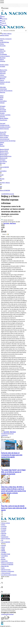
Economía (11, 194)
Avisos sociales (4, 137)
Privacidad (10, 614)
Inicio (3, 16)
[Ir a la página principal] (14, 14)
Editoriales (3, 87)
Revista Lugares (4, 153)
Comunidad (3, 77)
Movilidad (2, 58)
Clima (1, 40)
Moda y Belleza (4, 118)
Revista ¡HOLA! (4, 151)
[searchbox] (13, 30)
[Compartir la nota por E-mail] (5, 232)
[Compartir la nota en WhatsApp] (4, 227)
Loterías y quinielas (5, 115)
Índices (2, 59)
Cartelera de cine (4, 125)
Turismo (2, 108)
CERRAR (2, 1)
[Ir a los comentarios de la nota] (4, 225)
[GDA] (5, 619)
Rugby (1, 97)
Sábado (2, 142)
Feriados (2, 113)
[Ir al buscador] (2, 10)
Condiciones (4, 614)
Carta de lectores (4, 139)
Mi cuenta (4, 25)
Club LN (4, 23)
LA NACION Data (4, 42)
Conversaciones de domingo (8, 141)
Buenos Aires (3, 70)
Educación (3, 73)
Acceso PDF (3, 132)
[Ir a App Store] (5, 600)
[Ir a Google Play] (5, 597)
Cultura (2, 75)
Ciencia (2, 80)
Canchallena (3, 101)
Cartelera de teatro (5, 127)
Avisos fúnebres (4, 135)
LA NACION (4, 194)
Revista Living (3, 154)
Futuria (2, 49)
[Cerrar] (24, 28)
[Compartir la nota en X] (4, 232)
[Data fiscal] (2, 624)
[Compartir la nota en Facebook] (2, 232)
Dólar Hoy (2, 51)
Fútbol (1, 96)
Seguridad (3, 71)
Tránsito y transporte (5, 39)
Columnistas (3, 89)
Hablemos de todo (5, 82)
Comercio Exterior (5, 56)
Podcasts (2, 116)
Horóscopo (3, 111)
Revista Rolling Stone (5, 156)
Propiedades (3, 54)
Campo (2, 52)
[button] (14, 108)
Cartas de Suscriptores (6, 90)
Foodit (3, 21)
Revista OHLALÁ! (4, 149)
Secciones (4, 19)
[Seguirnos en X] (2, 583)
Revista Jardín (3, 158)
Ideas (1, 144)
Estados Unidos (4, 65)
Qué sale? (2, 123)
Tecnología (3, 109)
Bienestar (2, 78)
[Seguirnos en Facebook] (2, 578)
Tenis (1, 99)
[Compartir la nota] (2, 227)
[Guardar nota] (2, 225)
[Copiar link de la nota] (2, 230)
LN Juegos (2, 106)
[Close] (2, 512)
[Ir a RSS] (2, 592)
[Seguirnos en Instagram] (2, 587)
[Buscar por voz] (25, 30)
